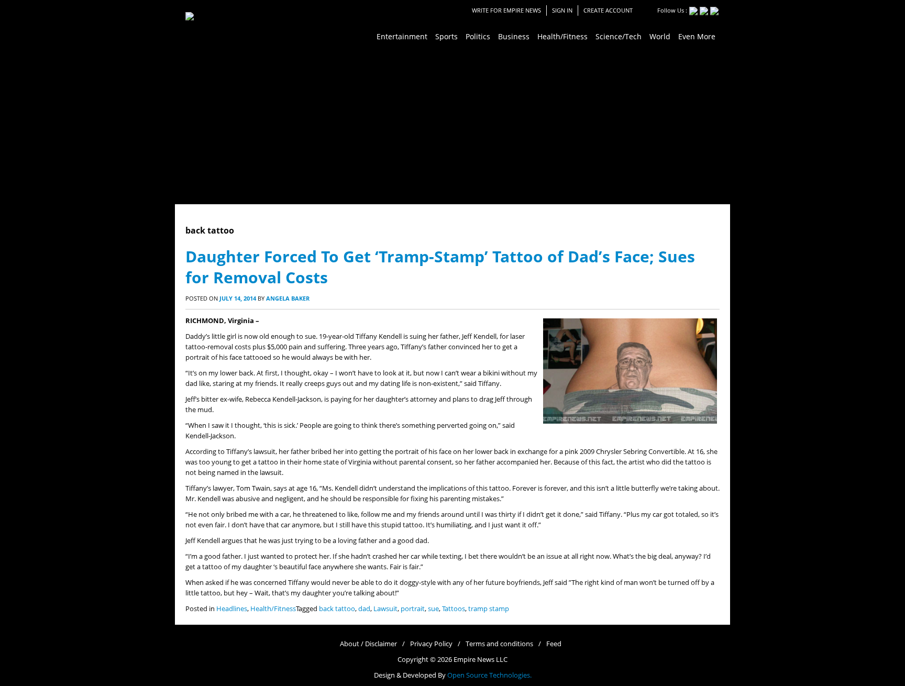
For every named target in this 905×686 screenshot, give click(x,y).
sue (433, 608)
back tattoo (337, 608)
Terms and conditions (499, 643)
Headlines (231, 608)
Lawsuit (385, 608)
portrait (413, 608)
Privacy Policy (431, 643)
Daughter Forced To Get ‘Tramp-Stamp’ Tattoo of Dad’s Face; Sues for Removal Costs (440, 267)
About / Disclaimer (368, 643)
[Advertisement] (452, 125)
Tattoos (453, 608)
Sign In (562, 10)
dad (364, 608)
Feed (553, 643)
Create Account (608, 10)
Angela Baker (288, 298)
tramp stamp (488, 608)
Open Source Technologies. (489, 675)
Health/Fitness (273, 608)
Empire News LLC (480, 659)
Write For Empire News (506, 10)
